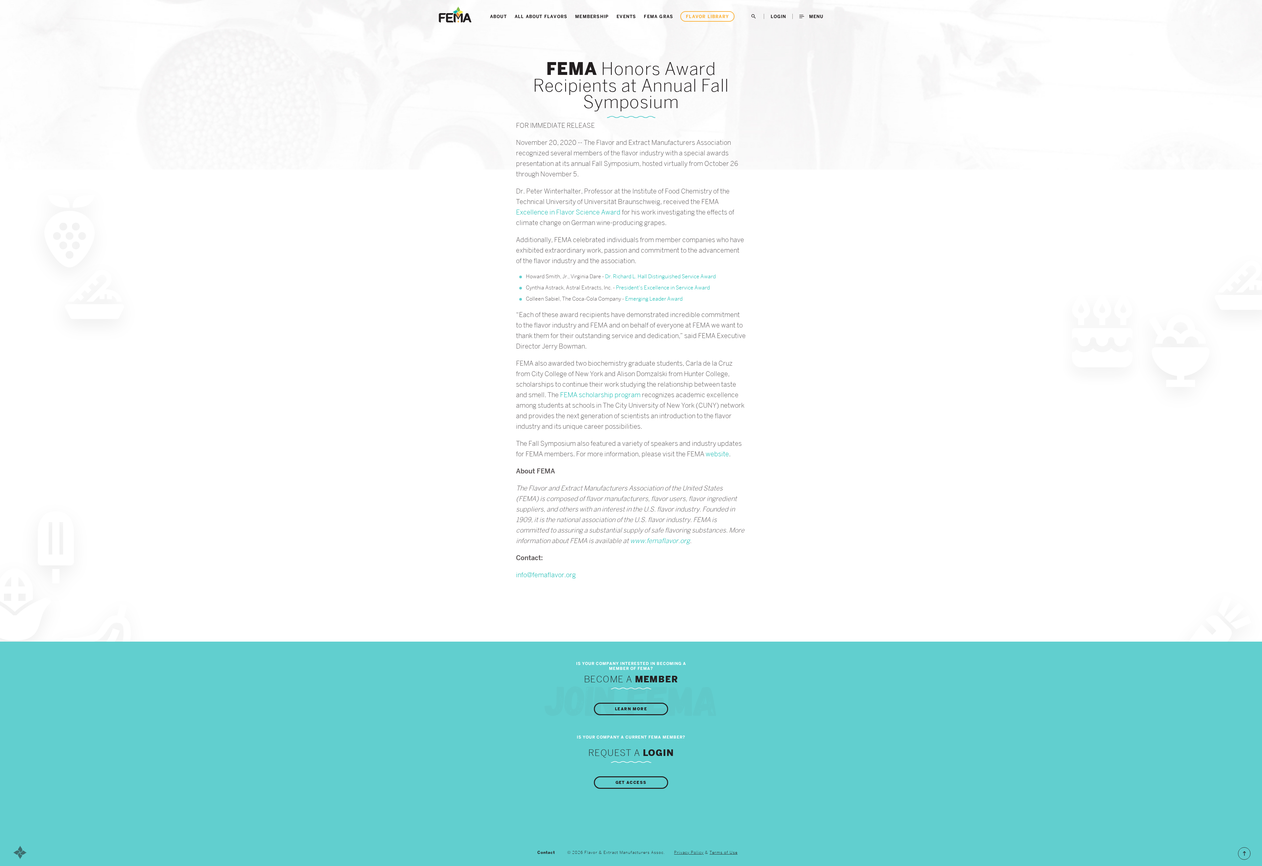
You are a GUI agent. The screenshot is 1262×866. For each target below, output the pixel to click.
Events (626, 16)
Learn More (631, 709)
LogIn (778, 16)
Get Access (631, 782)
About (498, 16)
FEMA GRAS (658, 16)
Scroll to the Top (1244, 853)
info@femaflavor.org (546, 575)
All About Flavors (541, 16)
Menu (815, 16)
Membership (592, 16)
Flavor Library (707, 16)
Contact (546, 852)
